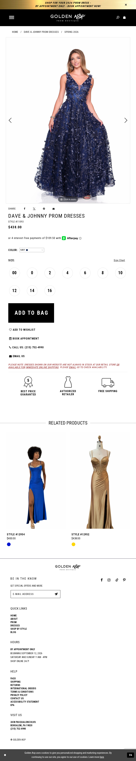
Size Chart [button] (119, 260)
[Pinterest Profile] (124, 580)
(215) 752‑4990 (18, 728)
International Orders (23, 688)
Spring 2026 (72, 32)
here (102, 757)
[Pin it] (43, 209)
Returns (15, 685)
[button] (11, 17)
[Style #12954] (36, 480)
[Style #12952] (100, 480)
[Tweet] (34, 209)
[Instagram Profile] (109, 580)
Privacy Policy (19, 695)
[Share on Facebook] (25, 209)
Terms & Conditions (22, 691)
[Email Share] (53, 209)
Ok (130, 755)
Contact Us (17, 698)
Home (15, 32)
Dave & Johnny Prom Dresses (41, 32)
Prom (13, 622)
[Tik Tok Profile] (116, 580)
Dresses (15, 625)
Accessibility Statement (24, 701)
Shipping (15, 681)
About (14, 619)
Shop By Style (18, 629)
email (72, 367)
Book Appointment (25, 338)
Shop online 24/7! (19, 661)
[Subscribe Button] (56, 594)
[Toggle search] (118, 17)
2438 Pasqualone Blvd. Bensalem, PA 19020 (23, 724)
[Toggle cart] (124, 17)
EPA (12, 705)
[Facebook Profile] (102, 580)
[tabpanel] (68, 120)
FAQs (13, 678)
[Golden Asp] (68, 18)
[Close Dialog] (5, 755)
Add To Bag (31, 313)
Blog (13, 632)
